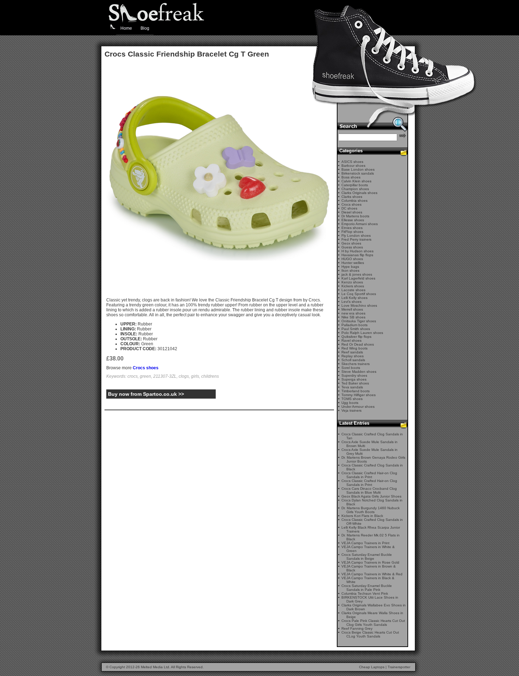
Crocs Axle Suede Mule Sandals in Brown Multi (369, 444)
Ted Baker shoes (355, 383)
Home (126, 28)
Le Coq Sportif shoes (358, 294)
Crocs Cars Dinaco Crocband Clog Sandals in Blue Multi (369, 490)
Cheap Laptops (371, 667)
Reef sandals (352, 352)
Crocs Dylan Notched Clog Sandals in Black (371, 502)
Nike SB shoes (353, 317)
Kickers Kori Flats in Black (362, 516)
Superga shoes (353, 379)
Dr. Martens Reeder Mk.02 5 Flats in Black (370, 537)
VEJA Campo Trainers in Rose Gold (370, 562)
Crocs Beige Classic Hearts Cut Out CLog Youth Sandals (370, 634)
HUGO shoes (352, 259)
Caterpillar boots (354, 185)
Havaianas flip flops (357, 255)
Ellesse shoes (352, 220)
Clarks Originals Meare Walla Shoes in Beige (372, 615)
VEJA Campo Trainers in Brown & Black (368, 568)
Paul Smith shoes (355, 329)
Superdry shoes (354, 375)
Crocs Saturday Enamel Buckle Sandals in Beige (366, 556)
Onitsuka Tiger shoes (358, 321)
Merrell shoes (352, 309)
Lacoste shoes (353, 290)
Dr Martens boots (355, 216)
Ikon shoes (350, 270)
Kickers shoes (352, 286)
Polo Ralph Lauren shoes (362, 333)
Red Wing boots (354, 348)
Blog (145, 28)
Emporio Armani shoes (359, 224)
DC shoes (349, 208)
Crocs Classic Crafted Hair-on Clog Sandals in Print (369, 475)
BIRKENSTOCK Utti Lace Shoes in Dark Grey (369, 599)
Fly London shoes (356, 235)
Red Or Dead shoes (357, 344)
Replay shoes (352, 356)
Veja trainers (351, 410)
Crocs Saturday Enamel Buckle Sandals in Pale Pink (366, 588)
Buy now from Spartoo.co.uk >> (146, 394)
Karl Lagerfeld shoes (358, 278)
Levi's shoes (351, 302)
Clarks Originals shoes (359, 193)
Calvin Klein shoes (356, 181)
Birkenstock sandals (357, 173)
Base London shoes (358, 169)
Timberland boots (355, 391)
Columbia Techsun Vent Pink (364, 593)
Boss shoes (350, 177)
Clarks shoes (351, 197)
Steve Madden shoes (358, 372)
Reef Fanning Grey (356, 628)
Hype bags (350, 267)
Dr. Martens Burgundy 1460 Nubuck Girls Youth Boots (370, 510)
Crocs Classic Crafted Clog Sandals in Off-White (372, 521)
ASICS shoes (352, 162)
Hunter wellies (352, 263)
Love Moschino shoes (359, 305)
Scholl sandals (353, 360)
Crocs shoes (146, 367)
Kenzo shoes (352, 282)
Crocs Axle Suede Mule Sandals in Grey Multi (369, 451)
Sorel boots (350, 368)
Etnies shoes (352, 228)
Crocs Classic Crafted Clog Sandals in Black (372, 467)
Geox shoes (351, 243)
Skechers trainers (355, 364)
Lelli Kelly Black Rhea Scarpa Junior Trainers (370, 529)
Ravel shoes (351, 340)
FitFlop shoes (352, 232)
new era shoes (353, 313)
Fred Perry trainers (356, 239)
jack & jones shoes (356, 274)
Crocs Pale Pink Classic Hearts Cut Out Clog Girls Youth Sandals (373, 623)
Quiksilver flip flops (356, 337)
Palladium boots (354, 325)
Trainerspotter (399, 667)
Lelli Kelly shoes (354, 298)
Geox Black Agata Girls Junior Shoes (371, 496)
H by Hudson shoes (357, 251)
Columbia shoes (354, 200)
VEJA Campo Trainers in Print (365, 543)
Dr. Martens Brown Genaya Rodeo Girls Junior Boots (373, 459)
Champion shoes (355, 189)
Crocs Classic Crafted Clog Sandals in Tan (372, 436)
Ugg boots (349, 403)
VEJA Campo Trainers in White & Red (371, 574)
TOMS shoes (352, 399)
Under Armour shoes (358, 406)
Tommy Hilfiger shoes (358, 395)
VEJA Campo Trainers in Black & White (367, 580)
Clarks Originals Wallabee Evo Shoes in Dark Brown (373, 607)
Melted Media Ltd (155, 667)
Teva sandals (352, 387)
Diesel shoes (351, 212)
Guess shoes (352, 247)
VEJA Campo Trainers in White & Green (368, 549)
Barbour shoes (353, 165)
